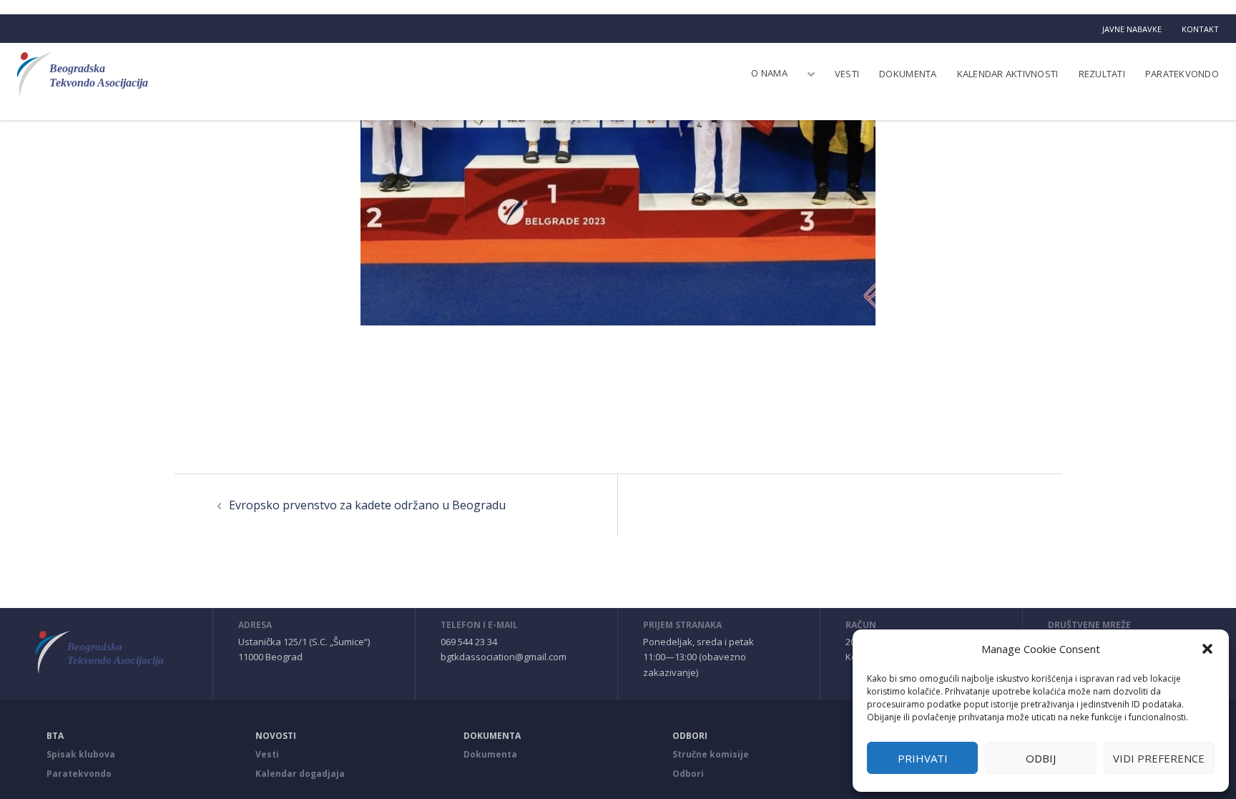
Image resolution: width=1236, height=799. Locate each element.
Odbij (1041, 758)
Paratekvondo (1182, 73)
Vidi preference (1159, 758)
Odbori (689, 736)
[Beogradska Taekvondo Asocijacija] (91, 74)
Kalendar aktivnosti (1008, 73)
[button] (1207, 649)
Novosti (275, 736)
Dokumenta (907, 73)
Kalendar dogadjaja (300, 774)
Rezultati (1102, 73)
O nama (769, 73)
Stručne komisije (710, 754)
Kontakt (1200, 29)
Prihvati (923, 758)
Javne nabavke (1132, 29)
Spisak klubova (80, 754)
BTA (55, 736)
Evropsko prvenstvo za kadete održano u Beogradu (367, 505)
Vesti (847, 73)
